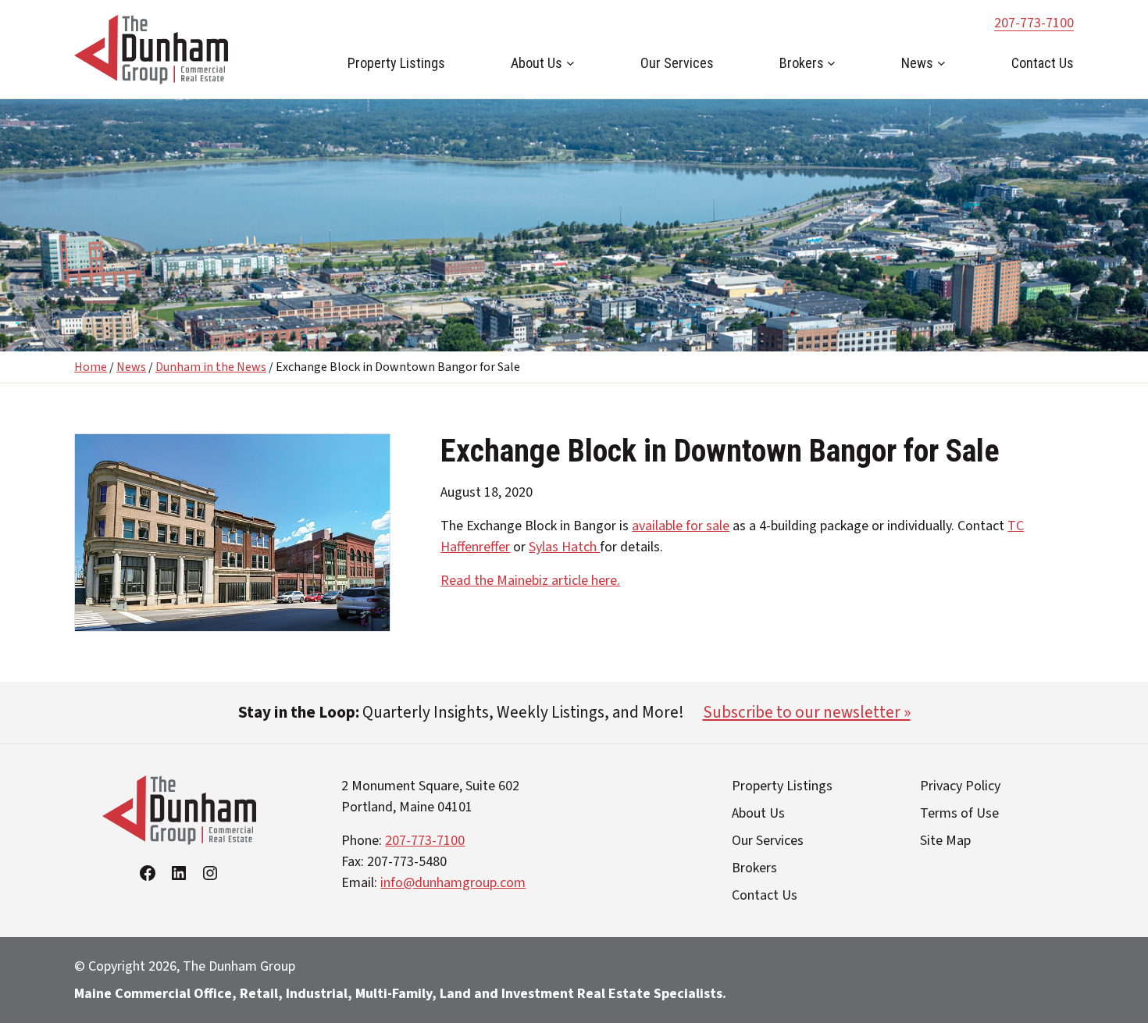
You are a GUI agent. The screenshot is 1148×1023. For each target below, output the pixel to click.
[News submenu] (941, 63)
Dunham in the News (210, 367)
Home (90, 367)
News (131, 367)
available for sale (680, 526)
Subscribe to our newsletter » (807, 712)
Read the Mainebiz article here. (530, 580)
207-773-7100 (1034, 23)
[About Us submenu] (570, 63)
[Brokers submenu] (831, 63)
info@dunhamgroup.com (453, 883)
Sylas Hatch (564, 547)
